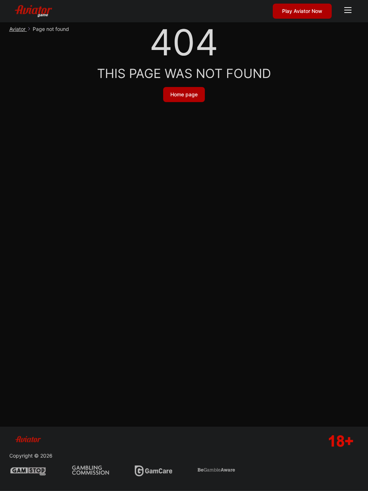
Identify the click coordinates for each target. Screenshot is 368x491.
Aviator (18, 29)
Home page (184, 94)
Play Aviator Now (302, 11)
